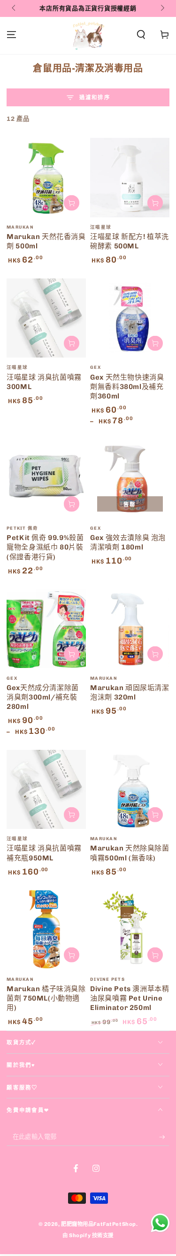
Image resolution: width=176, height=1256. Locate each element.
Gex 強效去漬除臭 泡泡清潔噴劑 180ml (128, 542)
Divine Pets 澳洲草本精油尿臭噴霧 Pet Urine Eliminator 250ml (129, 998)
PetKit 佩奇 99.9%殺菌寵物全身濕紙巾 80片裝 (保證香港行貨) (45, 547)
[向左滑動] (14, 8)
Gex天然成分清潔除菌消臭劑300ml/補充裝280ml (43, 697)
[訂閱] (164, 1137)
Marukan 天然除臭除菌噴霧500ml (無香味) (129, 853)
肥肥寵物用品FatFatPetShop (98, 1224)
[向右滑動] (161, 8)
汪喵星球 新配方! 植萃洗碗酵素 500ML (129, 241)
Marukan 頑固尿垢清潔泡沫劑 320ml (129, 692)
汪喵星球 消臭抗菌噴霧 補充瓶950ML (44, 853)
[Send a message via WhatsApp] (160, 1223)
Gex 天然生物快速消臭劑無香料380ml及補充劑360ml (127, 387)
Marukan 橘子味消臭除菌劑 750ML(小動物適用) (46, 998)
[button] (141, 34)
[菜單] (11, 34)
